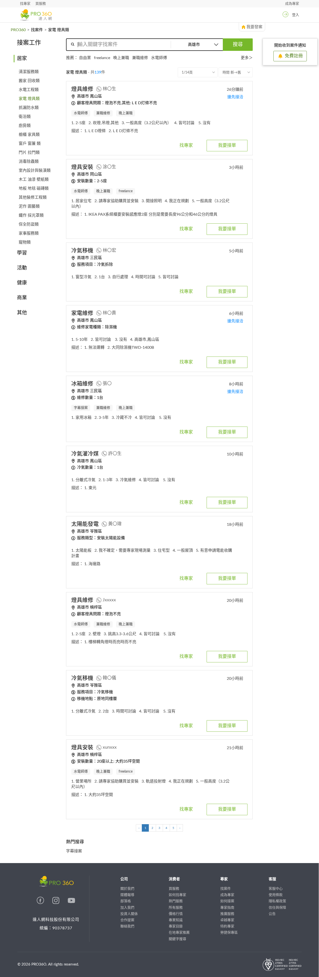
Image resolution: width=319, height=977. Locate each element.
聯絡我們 (127, 926)
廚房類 (25, 126)
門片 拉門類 (29, 153)
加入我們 (127, 907)
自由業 (85, 58)
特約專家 (227, 926)
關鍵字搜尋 (177, 939)
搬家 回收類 (29, 81)
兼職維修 (140, 58)
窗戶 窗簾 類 (30, 144)
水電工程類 (29, 90)
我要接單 (227, 145)
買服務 (40, 3)
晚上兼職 (121, 58)
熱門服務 (176, 901)
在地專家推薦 (179, 932)
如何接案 (227, 901)
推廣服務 (227, 914)
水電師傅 (159, 58)
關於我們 (127, 888)
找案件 (37, 30)
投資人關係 (129, 914)
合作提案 (127, 920)
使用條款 (276, 895)
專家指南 (227, 907)
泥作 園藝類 (29, 206)
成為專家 (292, 3)
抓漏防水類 (29, 108)
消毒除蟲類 (29, 162)
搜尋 (238, 44)
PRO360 (18, 30)
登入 (295, 15)
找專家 (25, 3)
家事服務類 (29, 233)
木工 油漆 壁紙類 (34, 179)
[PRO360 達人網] (36, 15)
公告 (272, 914)
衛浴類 (25, 117)
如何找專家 (177, 895)
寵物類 (25, 242)
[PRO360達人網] (41, 903)
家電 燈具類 (29, 99)
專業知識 (176, 920)
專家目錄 (176, 926)
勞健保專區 (229, 932)
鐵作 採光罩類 (31, 215)
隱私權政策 (277, 901)
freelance (102, 58)
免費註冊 (294, 56)
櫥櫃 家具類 (29, 135)
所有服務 (176, 907)
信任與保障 (277, 907)
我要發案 (254, 27)
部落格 (125, 901)
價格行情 (176, 914)
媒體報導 (127, 895)
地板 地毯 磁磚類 (34, 188)
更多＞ (247, 58)
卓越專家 (227, 920)
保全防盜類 (29, 224)
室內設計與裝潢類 (35, 171)
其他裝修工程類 (33, 197)
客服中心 (276, 888)
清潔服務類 (29, 72)
